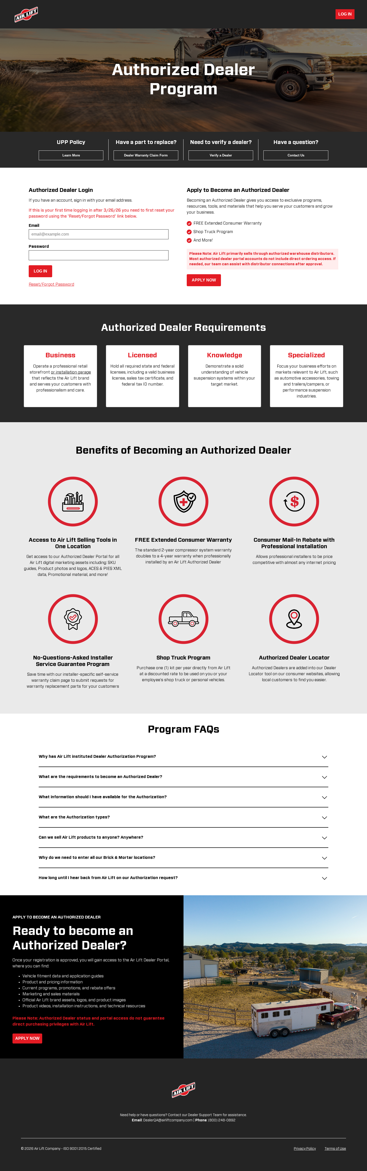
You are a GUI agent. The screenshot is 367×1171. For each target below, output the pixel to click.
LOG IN (345, 14)
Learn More (71, 155)
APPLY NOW (204, 280)
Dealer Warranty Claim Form (146, 155)
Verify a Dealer (221, 155)
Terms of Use (335, 1149)
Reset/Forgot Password (51, 284)
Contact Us (296, 155)
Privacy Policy (305, 1149)
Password (39, 247)
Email (34, 226)
